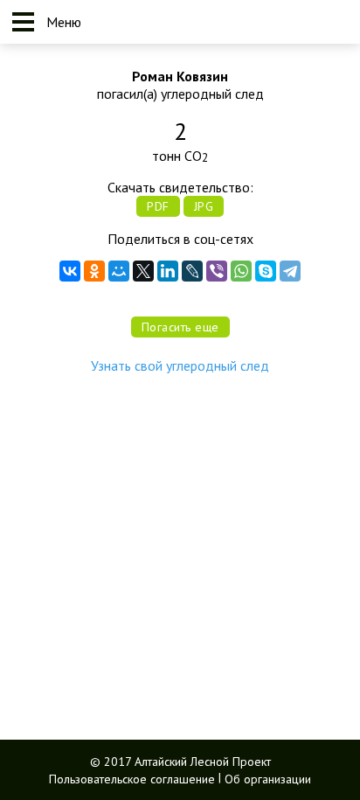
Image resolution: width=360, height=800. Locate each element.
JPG (204, 206)
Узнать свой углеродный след (180, 365)
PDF (158, 206)
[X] (143, 271)
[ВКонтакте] (69, 271)
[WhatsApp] (241, 271)
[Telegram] (290, 271)
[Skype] (265, 271)
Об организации (268, 778)
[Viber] (216, 271)
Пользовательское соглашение (132, 778)
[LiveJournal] (192, 271)
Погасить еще (180, 327)
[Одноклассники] (94, 271)
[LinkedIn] (167, 271)
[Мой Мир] (118, 271)
